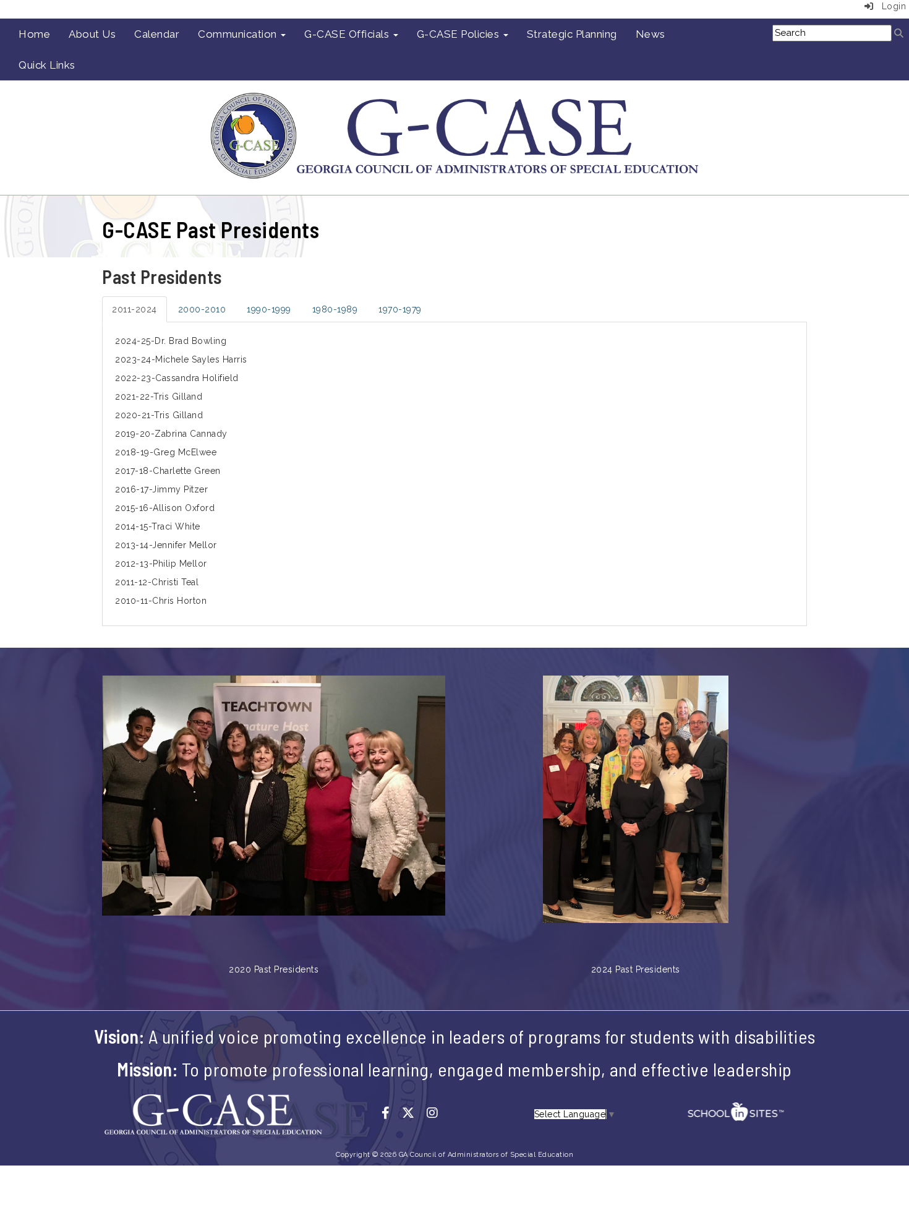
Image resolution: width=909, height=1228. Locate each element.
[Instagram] (437, 1114)
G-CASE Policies (459, 34)
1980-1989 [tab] (335, 309)
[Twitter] (414, 1114)
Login (889, 6)
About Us (92, 34)
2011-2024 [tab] (134, 309)
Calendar (156, 34)
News (650, 34)
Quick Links (47, 65)
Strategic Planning (572, 34)
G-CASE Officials (348, 34)
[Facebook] (392, 1114)
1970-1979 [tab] (400, 309)
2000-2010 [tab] (202, 309)
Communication (239, 34)
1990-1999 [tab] (269, 309)
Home (34, 34)
